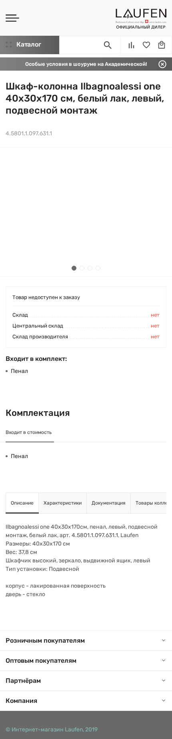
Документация (109, 503)
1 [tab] (74, 268)
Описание (22, 503)
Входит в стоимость (29, 432)
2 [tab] (82, 268)
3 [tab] (90, 268)
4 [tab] (98, 268)
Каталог (28, 44)
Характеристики (63, 503)
